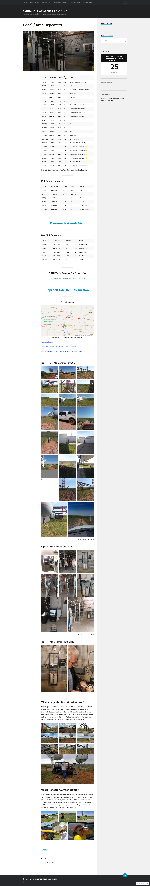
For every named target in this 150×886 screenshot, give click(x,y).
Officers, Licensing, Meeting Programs (112, 98)
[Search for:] (114, 40)
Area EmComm (87, 2)
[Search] (125, 2)
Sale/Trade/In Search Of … (61, 2)
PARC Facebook (106, 23)
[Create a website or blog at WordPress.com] (23, 882)
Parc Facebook (106, 83)
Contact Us (109, 100)
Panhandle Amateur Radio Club (45, 11)
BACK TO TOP (46, 850)
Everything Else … (76, 2)
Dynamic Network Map (67, 223)
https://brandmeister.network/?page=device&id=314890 (67, 278)
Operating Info (46, 2)
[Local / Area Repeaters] (58, 51)
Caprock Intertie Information (67, 290)
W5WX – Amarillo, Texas (31, 2)
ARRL (103, 100)
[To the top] (125, 875)
